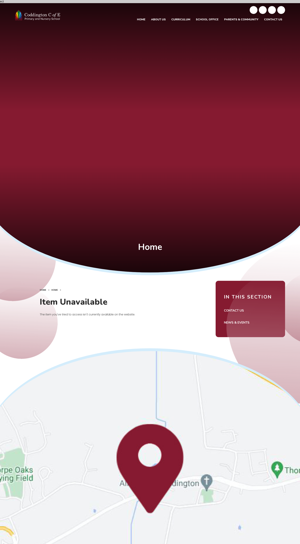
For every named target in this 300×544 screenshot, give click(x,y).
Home (43, 289)
